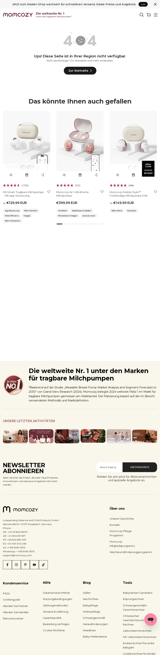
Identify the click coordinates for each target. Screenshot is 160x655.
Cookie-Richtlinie (54, 630)
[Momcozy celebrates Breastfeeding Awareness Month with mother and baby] (144, 436)
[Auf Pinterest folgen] (25, 564)
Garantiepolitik (52, 617)
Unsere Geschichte (122, 518)
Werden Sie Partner (15, 606)
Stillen (87, 592)
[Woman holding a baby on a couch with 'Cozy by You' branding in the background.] (67, 436)
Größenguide (11, 599)
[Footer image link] (15, 436)
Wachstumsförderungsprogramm (131, 552)
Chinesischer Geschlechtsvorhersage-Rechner (138, 620)
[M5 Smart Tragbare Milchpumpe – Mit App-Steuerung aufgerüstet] (26, 145)
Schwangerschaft (94, 617)
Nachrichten (91, 599)
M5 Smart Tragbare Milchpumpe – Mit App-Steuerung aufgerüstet (23, 196)
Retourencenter (13, 618)
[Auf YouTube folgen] (34, 564)
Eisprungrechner (133, 599)
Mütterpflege (91, 611)
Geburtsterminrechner (137, 630)
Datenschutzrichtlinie (56, 592)
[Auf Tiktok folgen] (43, 564)
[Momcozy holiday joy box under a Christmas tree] (93, 436)
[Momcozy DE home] (37, 14)
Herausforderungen (95, 624)
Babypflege (90, 605)
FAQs (6, 593)
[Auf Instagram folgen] (16, 564)
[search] (141, 14)
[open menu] (155, 14)
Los (143, 4)
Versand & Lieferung (55, 611)
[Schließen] (155, 4)
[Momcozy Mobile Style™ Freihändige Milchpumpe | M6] (133, 145)
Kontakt (115, 524)
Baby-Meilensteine (95, 636)
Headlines (89, 630)
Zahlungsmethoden (55, 605)
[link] (148, 14)
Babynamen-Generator (138, 592)
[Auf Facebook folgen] (7, 564)
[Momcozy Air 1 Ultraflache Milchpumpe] (80, 145)
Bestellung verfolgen (56, 624)
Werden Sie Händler (16, 612)
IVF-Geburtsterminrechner (139, 636)
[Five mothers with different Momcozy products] (119, 436)
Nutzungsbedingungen (57, 599)
